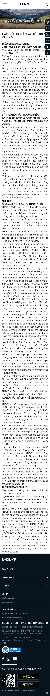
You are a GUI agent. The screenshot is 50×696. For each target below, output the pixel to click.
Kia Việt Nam (8, 602)
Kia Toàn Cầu (8, 598)
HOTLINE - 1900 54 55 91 (16, 613)
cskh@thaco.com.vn (14, 618)
